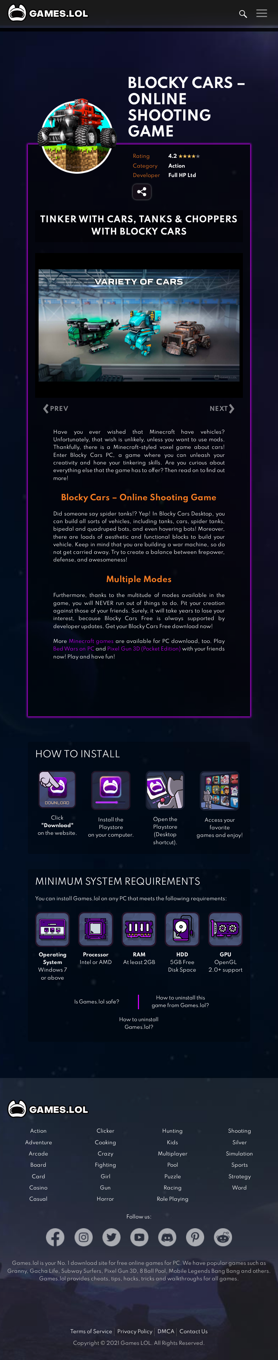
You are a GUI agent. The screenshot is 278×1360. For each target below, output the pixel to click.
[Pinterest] (195, 1239)
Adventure (38, 1142)
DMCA (165, 1331)
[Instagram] (83, 1239)
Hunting (172, 1131)
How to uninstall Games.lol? (139, 1023)
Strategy (239, 1176)
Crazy (105, 1154)
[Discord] (167, 1239)
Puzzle (172, 1176)
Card (38, 1176)
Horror (105, 1199)
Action (176, 166)
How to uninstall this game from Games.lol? (180, 1001)
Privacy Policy (134, 1331)
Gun (105, 1188)
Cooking (105, 1142)
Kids (172, 1142)
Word (239, 1188)
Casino (38, 1188)
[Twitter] (111, 1239)
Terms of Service (91, 1331)
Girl (105, 1176)
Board (38, 1165)
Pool (172, 1165)
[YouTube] (139, 1239)
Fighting (105, 1165)
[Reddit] (223, 1239)
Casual (38, 1199)
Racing (173, 1188)
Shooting (239, 1131)
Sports (239, 1165)
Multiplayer (173, 1154)
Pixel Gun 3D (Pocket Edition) (144, 649)
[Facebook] (55, 1239)
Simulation (239, 1154)
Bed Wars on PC (73, 649)
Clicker (105, 1131)
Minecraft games (91, 641)
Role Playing (173, 1199)
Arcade (38, 1154)
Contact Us (194, 1331)
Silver (239, 1142)
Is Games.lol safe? (96, 1002)
